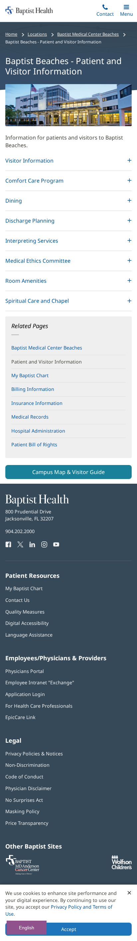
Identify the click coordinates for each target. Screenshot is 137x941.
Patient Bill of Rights (43, 446)
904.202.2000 (20, 531)
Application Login (25, 694)
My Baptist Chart (30, 375)
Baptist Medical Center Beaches (46, 347)
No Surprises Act (24, 800)
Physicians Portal (24, 671)
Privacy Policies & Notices (34, 753)
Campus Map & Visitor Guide (68, 472)
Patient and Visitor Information (46, 362)
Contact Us (17, 600)
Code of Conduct (24, 776)
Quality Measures (25, 612)
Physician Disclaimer (28, 788)
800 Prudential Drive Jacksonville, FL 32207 (29, 514)
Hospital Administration (38, 431)
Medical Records (30, 417)
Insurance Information (37, 403)
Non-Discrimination (27, 765)
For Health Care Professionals (38, 706)
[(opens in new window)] (122, 867)
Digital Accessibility (27, 623)
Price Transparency (26, 823)
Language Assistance (29, 635)
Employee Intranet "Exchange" (39, 682)
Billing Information (32, 389)
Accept (68, 929)
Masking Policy (22, 811)
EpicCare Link (20, 717)
